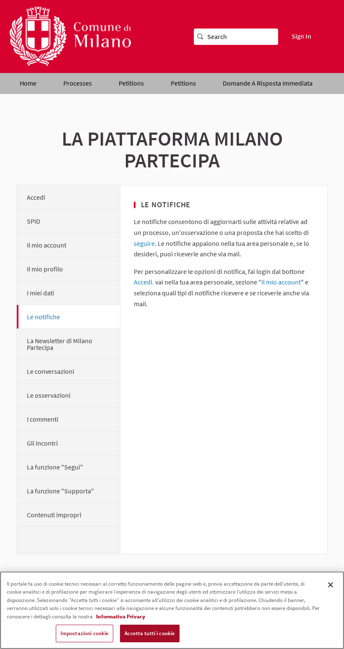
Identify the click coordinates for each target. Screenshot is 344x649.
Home (28, 83)
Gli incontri (42, 443)
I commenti (42, 419)
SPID (33, 221)
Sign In (301, 36)
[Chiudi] (330, 585)
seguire (144, 243)
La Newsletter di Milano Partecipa (59, 344)
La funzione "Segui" (55, 467)
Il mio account (46, 245)
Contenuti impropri (54, 515)
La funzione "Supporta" (60, 491)
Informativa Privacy (120, 616)
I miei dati (40, 293)
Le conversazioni (50, 371)
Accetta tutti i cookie (150, 633)
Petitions (131, 83)
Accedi (36, 197)
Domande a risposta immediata (268, 83)
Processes (77, 83)
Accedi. (144, 282)
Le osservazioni (48, 395)
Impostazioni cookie (84, 633)
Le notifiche (43, 317)
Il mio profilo (45, 269)
